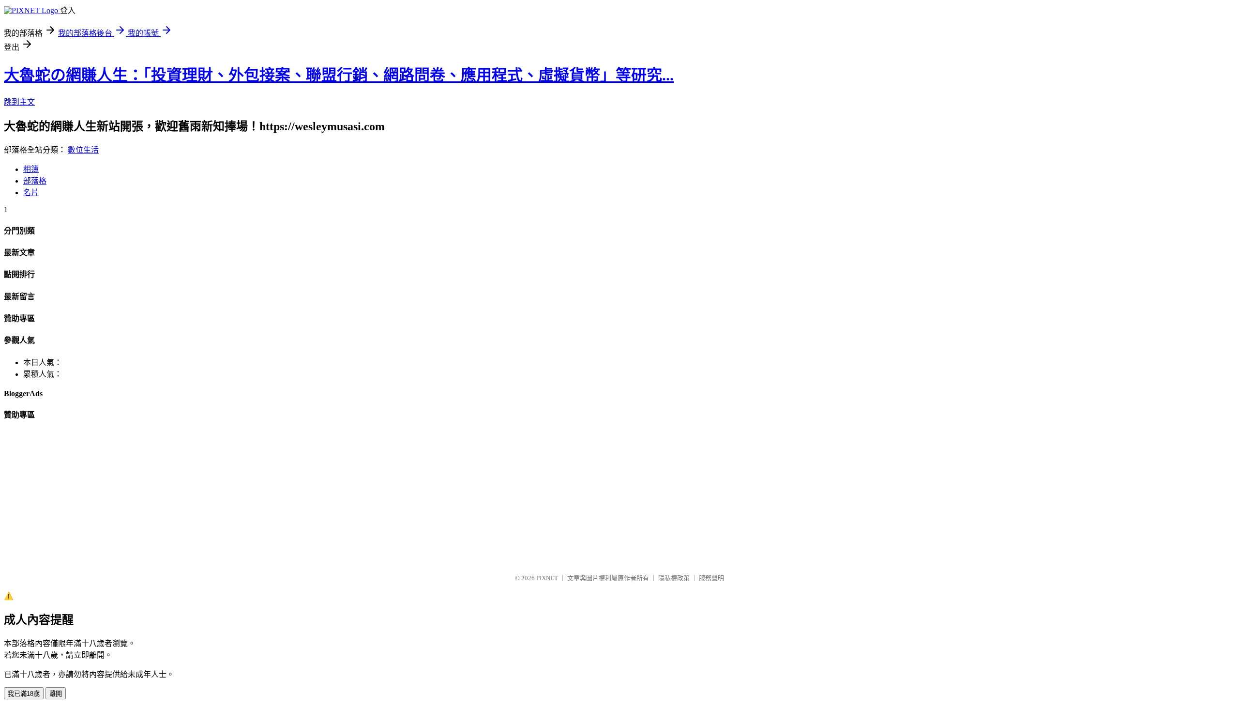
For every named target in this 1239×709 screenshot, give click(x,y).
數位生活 (83, 150)
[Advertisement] (294, 498)
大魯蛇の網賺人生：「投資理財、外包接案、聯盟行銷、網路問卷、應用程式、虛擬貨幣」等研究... (339, 75)
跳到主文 (19, 102)
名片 (31, 192)
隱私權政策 (674, 578)
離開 (55, 693)
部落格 (34, 181)
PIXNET (547, 578)
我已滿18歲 (24, 693)
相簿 (31, 169)
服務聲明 (711, 578)
